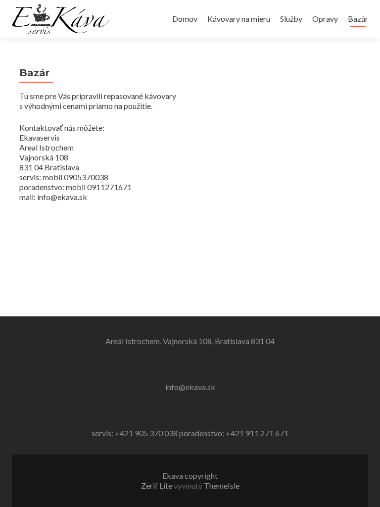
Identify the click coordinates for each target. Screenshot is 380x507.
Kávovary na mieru (238, 18)
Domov (184, 18)
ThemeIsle (221, 485)
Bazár (358, 18)
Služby (291, 18)
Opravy (325, 18)
